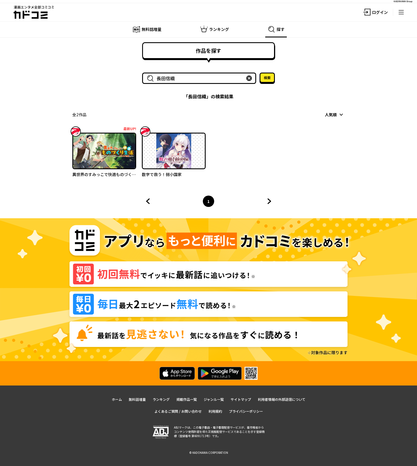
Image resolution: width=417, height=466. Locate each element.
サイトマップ (241, 399)
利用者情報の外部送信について (282, 399)
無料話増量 (137, 399)
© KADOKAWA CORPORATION (208, 452)
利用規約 (215, 411)
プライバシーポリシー (246, 411)
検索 (267, 77)
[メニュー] (401, 12)
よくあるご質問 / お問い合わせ (178, 411)
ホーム (117, 399)
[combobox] (200, 78)
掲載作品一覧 (186, 399)
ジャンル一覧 (214, 399)
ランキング (161, 399)
